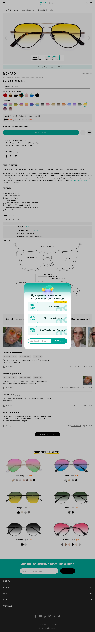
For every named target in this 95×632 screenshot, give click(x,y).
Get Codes (59, 341)
